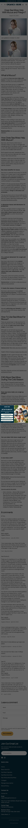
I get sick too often (6, 416)
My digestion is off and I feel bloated (7, 418)
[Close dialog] (27, 406)
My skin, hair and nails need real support (7, 420)
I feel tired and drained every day (7, 414)
